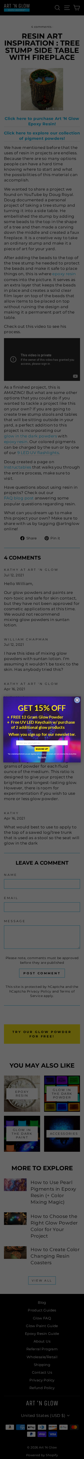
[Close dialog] (77, 700)
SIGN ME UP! (42, 749)
